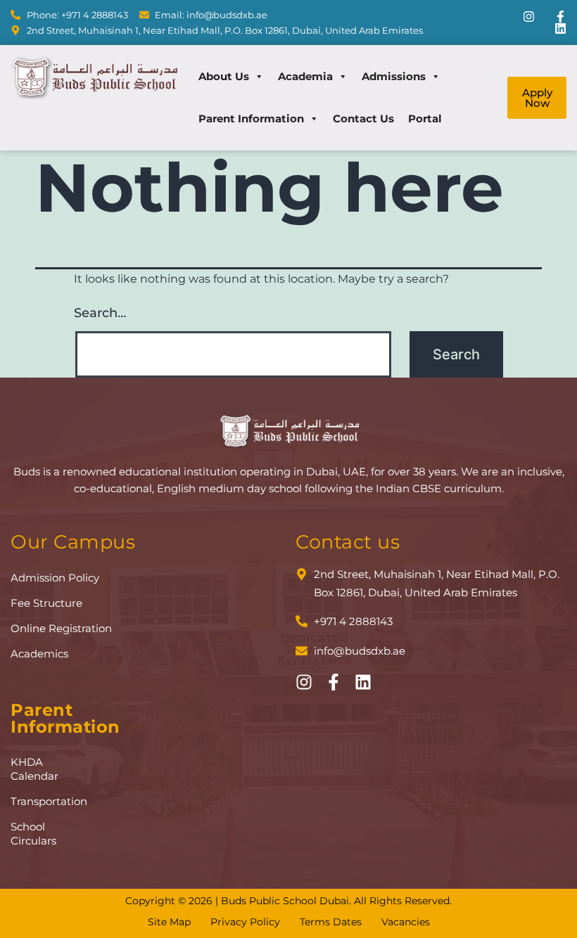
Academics (39, 653)
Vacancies (405, 921)
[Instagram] (529, 17)
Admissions (394, 76)
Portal (425, 118)
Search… (100, 313)
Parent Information (251, 118)
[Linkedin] (560, 28)
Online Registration (61, 628)
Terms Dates (331, 921)
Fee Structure (46, 603)
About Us (223, 76)
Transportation (38, 801)
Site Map (169, 921)
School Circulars (33, 833)
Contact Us (363, 118)
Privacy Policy (245, 921)
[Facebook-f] (560, 17)
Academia (305, 76)
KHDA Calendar (34, 769)
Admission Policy (55, 577)
